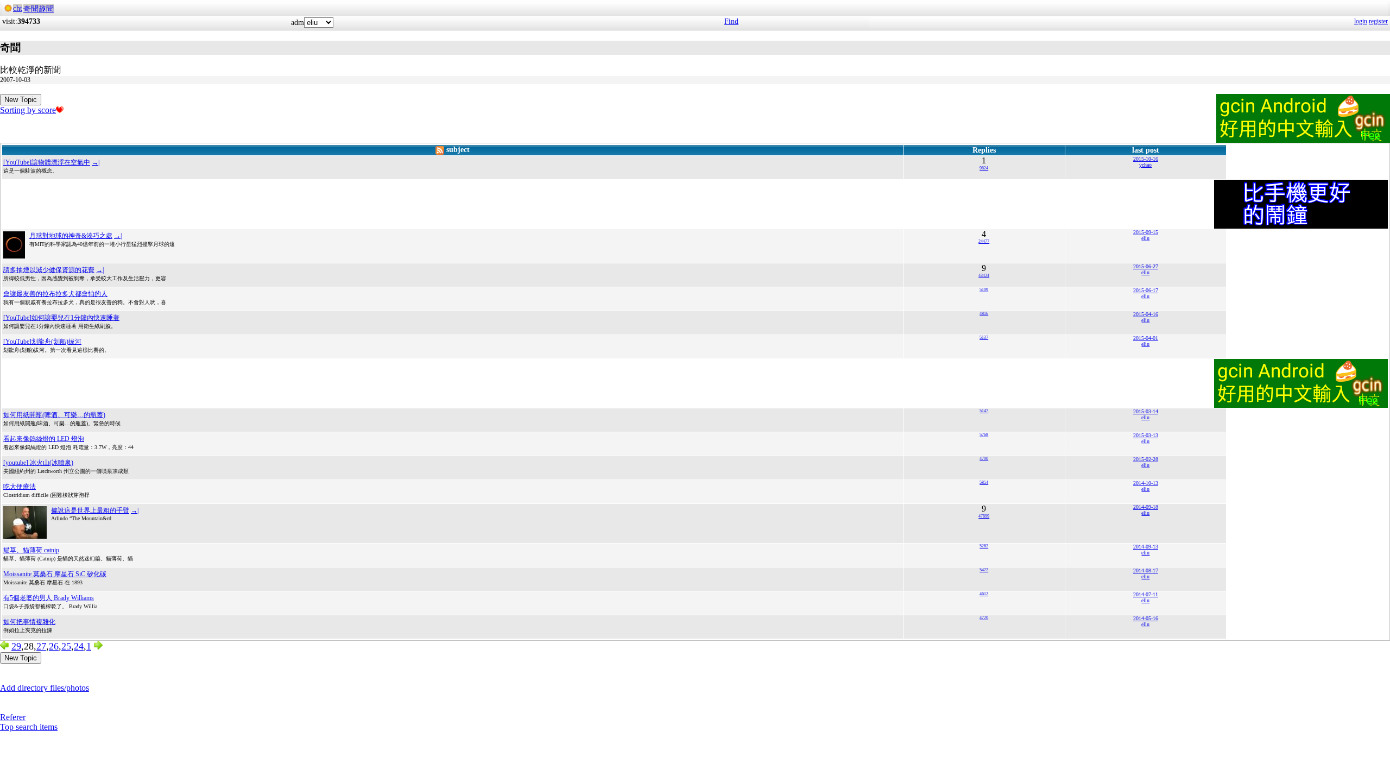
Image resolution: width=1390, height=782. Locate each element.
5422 (984, 569)
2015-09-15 (1145, 232)
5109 (984, 289)
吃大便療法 (19, 486)
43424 (983, 275)
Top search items (29, 726)
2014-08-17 (1145, 570)
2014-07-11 (1145, 594)
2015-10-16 (1145, 159)
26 (54, 646)
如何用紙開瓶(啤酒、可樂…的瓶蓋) (54, 415)
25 (66, 646)
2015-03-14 (1145, 411)
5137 (984, 337)
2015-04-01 (1145, 338)
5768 (984, 434)
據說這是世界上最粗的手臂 (90, 510)
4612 (984, 593)
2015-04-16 (1145, 314)
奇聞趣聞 (38, 9)
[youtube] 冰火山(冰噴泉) (38, 462)
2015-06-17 (1145, 290)
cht (17, 8)
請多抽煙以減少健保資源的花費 (48, 270)
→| (95, 162)
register (1378, 21)
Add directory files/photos (44, 687)
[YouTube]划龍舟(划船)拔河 (42, 341)
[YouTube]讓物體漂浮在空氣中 (46, 162)
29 (16, 646)
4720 (984, 617)
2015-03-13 (1145, 435)
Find (731, 21)
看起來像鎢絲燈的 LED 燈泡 (43, 439)
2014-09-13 (1145, 547)
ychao (1145, 165)
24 (79, 646)
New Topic (20, 100)
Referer (13, 717)
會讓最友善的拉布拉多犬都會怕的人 (55, 294)
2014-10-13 (1145, 483)
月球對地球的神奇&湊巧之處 (70, 235)
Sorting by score (28, 110)
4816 (984, 313)
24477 (983, 241)
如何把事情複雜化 (29, 622)
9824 (984, 168)
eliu (1145, 238)
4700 (984, 458)
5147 (984, 410)
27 (41, 646)
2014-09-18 (1145, 507)
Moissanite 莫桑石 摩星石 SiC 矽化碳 (54, 574)
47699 (983, 516)
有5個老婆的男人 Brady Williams (48, 598)
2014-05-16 (1145, 618)
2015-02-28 (1145, 459)
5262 (984, 546)
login (1360, 21)
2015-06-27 (1145, 266)
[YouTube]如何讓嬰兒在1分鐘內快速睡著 (61, 317)
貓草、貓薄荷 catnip (31, 550)
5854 (984, 482)
